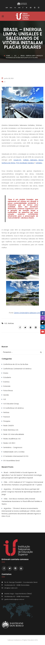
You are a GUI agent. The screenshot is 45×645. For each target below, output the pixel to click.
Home (8, 56)
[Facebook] (23, 7)
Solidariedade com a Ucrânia (13, 452)
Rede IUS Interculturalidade (13, 434)
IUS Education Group (11, 403)
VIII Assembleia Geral (11, 460)
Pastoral (6, 417)
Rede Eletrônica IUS (10, 430)
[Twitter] (26, 7)
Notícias (11, 323)
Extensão (6, 386)
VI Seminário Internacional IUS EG (15, 456)
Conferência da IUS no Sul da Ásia (15, 364)
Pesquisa (6, 421)
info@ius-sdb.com (10, 588)
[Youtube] (30, 7)
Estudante (7, 377)
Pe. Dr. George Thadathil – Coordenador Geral (20, 582)
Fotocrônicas (8, 390)
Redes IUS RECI (9, 443)
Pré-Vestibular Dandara (25, 163)
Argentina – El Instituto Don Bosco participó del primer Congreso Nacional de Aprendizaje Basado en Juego (21, 491)
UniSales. (39, 163)
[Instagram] (38, 7)
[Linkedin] (34, 7)
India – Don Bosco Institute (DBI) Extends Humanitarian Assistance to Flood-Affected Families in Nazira (22, 501)
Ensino (5, 373)
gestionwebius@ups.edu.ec (14, 599)
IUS (5, 323)
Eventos (6, 382)
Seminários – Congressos (12, 447)
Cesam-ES (17, 160)
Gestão (6, 395)
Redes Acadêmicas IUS (12, 438)
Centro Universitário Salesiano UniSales (28, 313)
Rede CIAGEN (8, 425)
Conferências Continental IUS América (17, 368)
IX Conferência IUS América (13, 408)
